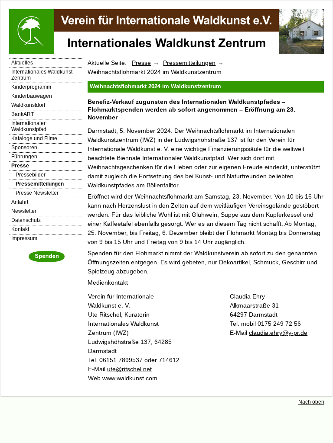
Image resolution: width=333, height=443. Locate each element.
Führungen (24, 157)
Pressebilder (31, 175)
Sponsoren (24, 147)
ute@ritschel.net (129, 369)
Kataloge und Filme (34, 138)
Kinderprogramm (31, 87)
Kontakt (20, 229)
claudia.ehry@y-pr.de (278, 332)
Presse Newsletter (37, 193)
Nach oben (311, 402)
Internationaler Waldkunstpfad (28, 126)
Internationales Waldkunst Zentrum (41, 75)
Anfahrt (19, 202)
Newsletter (23, 211)
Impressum (24, 238)
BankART (22, 114)
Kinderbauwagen (31, 96)
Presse (20, 166)
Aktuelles (22, 63)
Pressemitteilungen (40, 184)
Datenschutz (26, 220)
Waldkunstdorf (28, 105)
